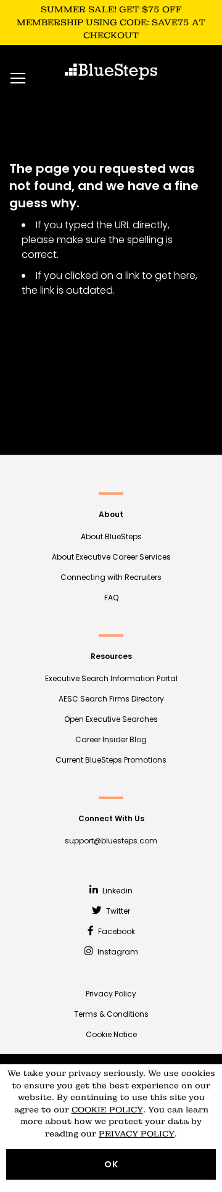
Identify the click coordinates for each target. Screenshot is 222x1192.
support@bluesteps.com (111, 840)
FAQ (111, 597)
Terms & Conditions (111, 1014)
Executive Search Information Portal (111, 678)
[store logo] (111, 72)
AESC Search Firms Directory (111, 698)
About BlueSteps (111, 536)
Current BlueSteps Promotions (111, 760)
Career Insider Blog (111, 739)
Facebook (115, 931)
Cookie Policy (107, 1109)
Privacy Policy (111, 993)
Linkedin (117, 890)
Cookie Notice (111, 1034)
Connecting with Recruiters (111, 577)
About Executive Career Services (111, 557)
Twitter (117, 911)
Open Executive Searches (111, 719)
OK (111, 1164)
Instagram (117, 951)
